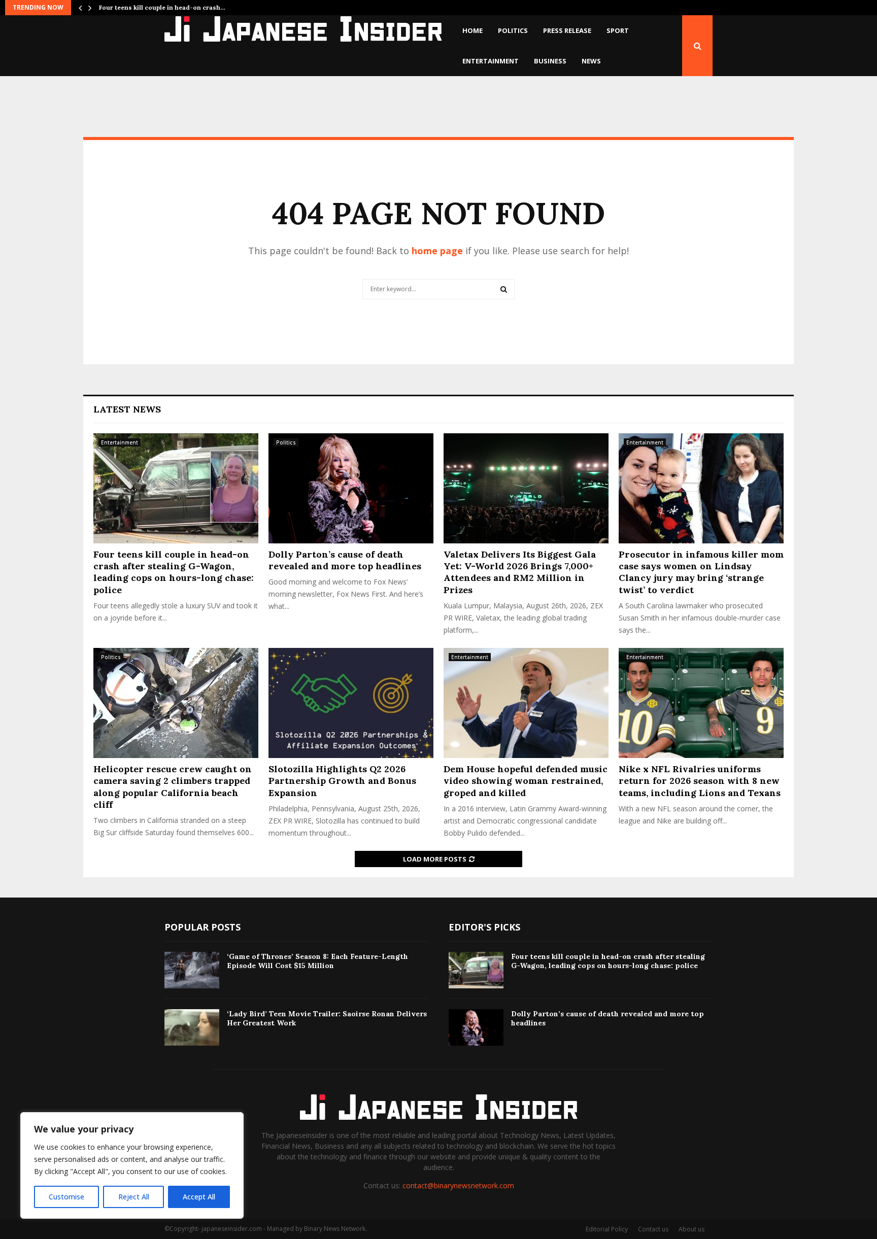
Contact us (653, 1229)
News (591, 60)
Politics (513, 30)
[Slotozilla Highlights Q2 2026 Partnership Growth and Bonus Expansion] (350, 703)
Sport (617, 30)
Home (472, 30)
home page (437, 251)
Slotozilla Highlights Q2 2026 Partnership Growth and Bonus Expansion (342, 781)
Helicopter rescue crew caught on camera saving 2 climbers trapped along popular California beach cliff (172, 786)
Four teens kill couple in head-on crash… (162, 7)
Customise (66, 1196)
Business (550, 60)
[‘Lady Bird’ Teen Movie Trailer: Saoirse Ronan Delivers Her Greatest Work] (191, 1027)
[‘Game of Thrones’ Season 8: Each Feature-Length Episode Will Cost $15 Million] (191, 970)
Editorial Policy (607, 1229)
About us (691, 1229)
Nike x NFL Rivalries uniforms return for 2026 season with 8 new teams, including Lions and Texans (700, 781)
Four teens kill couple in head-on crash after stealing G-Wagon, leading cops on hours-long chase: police (173, 572)
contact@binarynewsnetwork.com (458, 1185)
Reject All (133, 1196)
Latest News (127, 409)
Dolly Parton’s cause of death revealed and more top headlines (344, 560)
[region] (132, 1165)
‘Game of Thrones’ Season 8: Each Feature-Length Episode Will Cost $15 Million (317, 961)
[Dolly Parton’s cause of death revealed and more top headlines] (350, 488)
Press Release (567, 30)
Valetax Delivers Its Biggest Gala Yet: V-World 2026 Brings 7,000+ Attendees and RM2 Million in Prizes (520, 572)
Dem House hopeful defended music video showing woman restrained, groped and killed (526, 781)
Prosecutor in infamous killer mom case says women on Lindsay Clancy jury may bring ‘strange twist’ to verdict (701, 572)
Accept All (199, 1196)
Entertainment (490, 60)
